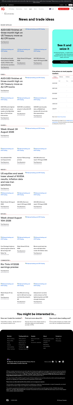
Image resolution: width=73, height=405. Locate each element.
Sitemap (11, 361)
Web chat (58, 338)
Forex (3, 74)
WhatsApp (58, 340)
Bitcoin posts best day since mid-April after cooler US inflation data (41, 248)
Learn (30, 9)
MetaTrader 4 (22, 342)
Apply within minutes (63, 8)
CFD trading (11, 9)
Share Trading (10, 338)
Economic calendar (36, 342)
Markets (9, 336)
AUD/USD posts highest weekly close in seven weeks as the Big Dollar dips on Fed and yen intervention (7, 111)
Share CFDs (10, 340)
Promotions (41, 9)
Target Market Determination (14, 375)
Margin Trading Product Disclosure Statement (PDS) (37, 374)
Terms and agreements (20, 361)
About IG (24, 363)
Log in (70, 4)
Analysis (33, 336)
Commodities (5, 260)
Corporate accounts (48, 338)
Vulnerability (13, 363)
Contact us (58, 336)
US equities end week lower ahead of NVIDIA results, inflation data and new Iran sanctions (12, 179)
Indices (3, 169)
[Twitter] (56, 362)
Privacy (29, 361)
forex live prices (61, 116)
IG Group (59, 400)
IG (7, 361)
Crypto (25, 9)
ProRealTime (22, 344)
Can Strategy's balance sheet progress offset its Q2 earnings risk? (8, 248)
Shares (3, 125)
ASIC (44, 348)
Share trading (19, 9)
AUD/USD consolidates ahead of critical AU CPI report (24, 109)
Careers (65, 400)
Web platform (22, 338)
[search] (72, 9)
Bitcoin (3, 214)
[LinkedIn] (63, 362)
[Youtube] (59, 362)
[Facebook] (53, 362)
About (35, 9)
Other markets (11, 349)
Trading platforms (23, 336)
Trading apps (22, 340)
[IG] (3, 9)
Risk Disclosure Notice (57, 374)
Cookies (19, 363)
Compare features (23, 349)
